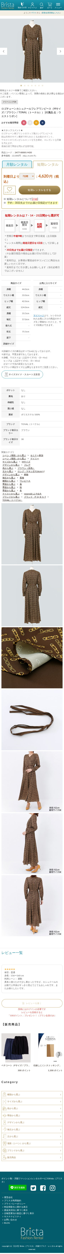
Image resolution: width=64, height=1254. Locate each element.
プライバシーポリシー (14, 1204)
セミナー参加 (36, 455)
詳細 (34, 199)
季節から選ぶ (8, 484)
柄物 (26, 474)
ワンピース (25, 481)
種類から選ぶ (8, 481)
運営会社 (8, 1197)
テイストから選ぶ (11, 494)
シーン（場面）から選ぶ (14, 455)
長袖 (22, 478)
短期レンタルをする (39, 190)
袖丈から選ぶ (8, 478)
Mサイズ (26, 462)
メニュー (58, 8)
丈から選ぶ (7, 471)
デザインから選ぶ (11, 465)
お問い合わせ (10, 1220)
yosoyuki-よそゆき (33, 494)
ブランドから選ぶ (11, 497)
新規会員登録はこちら (51, 13)
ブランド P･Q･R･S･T (35, 497)
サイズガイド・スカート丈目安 (24, 374)
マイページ (38, 315)
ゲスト (34, 13)
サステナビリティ (12, 1216)
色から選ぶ (7, 468)
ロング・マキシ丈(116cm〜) (31, 471)
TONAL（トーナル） (12, 500)
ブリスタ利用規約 (12, 1200)
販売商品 (11, 1157)
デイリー (34, 458)
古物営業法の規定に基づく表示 (19, 1213)
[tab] (21, 86)
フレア (27, 465)
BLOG (7, 1223)
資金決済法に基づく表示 (16, 1210)
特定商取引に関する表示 (16, 1207)
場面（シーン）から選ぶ (19, 1143)
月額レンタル (17, 164)
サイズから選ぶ (9, 462)
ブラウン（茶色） (26, 468)
